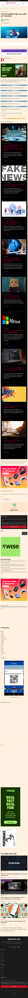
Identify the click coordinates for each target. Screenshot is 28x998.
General (2, 643)
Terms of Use (14, 994)
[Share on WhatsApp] (9, 23)
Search (2, 531)
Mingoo (21, 990)
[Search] (23, 3)
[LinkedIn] (18, 947)
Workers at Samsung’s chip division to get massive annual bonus (14, 874)
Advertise (2, 971)
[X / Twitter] (9, 947)
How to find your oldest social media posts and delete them (13, 921)
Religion (2, 650)
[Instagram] (15, 947)
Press (1, 975)
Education (3, 637)
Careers (2, 973)
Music (2, 646)
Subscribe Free (14, 526)
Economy (2, 636)
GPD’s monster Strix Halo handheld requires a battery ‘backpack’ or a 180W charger (13, 898)
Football (2, 642)
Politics (2, 648)
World (2, 654)
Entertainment (3, 639)
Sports (2, 651)
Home (2, 8)
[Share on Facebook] (4, 23)
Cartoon (2, 632)
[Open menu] (26, 3)
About (2, 967)
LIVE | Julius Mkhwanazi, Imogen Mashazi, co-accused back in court (13, 564)
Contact (2, 969)
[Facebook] (12, 947)
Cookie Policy (14, 996)
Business (2, 631)
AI (1, 496)
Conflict (2, 634)
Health (2, 645)
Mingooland (11, 3)
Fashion (2, 640)
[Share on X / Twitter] (2, 23)
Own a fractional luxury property (7, 490)
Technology (6, 8)
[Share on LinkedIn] (7, 23)
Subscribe (14, 986)
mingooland (6, 19)
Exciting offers (3, 658)
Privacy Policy (14, 993)
